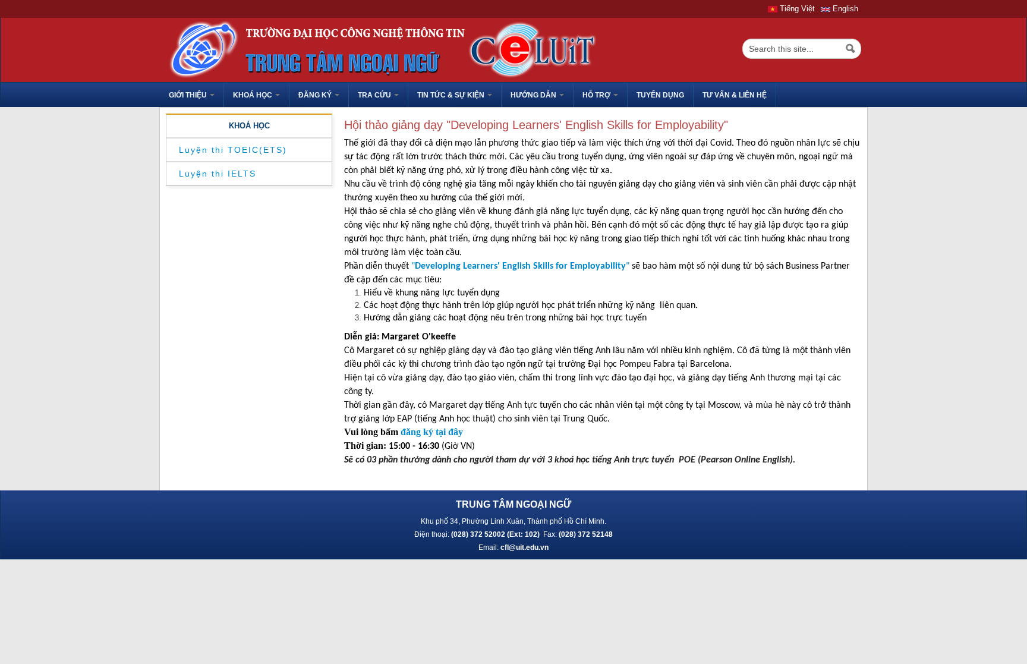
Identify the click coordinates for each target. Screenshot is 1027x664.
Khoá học (253, 95)
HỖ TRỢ (597, 95)
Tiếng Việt (796, 8)
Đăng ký (315, 95)
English (844, 8)
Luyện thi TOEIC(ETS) (233, 150)
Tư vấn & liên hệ (734, 95)
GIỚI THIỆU (189, 95)
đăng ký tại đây (432, 432)
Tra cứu (375, 95)
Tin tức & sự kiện (451, 95)
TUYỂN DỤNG (660, 95)
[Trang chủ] (379, 49)
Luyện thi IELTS (217, 173)
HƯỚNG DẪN (534, 95)
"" (520, 266)
